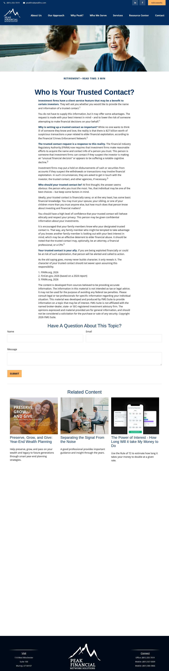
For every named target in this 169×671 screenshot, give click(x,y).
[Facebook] (142, 2)
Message (12, 349)
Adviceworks (156, 2)
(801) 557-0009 (148, 661)
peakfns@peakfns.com (36, 2)
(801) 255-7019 (13, 2)
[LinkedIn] (135, 2)
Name (10, 331)
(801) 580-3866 (148, 666)
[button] (36, 15)
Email (89, 331)
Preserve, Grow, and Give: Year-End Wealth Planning (31, 440)
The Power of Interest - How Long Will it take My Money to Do (134, 442)
